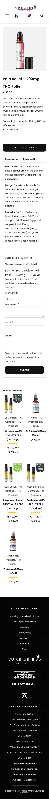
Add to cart (24, 147)
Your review (12, 304)
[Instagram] (24, 696)
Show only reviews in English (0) (22, 264)
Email (8, 335)
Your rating (11, 292)
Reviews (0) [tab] (30, 159)
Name (9, 322)
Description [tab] (12, 159)
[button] (41, 16)
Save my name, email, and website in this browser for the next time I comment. (23, 357)
